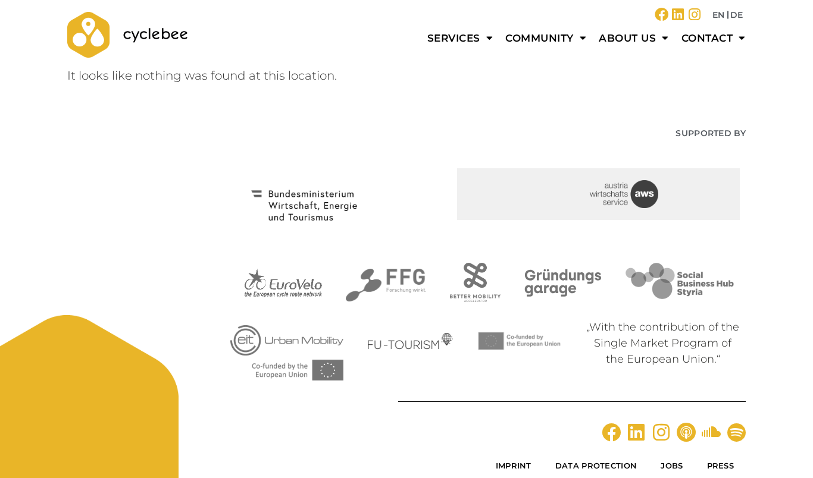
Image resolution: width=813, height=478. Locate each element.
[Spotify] (736, 432)
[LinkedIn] (678, 14)
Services (453, 38)
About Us (627, 38)
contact (707, 38)
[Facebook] (661, 14)
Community (539, 38)
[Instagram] (695, 14)
